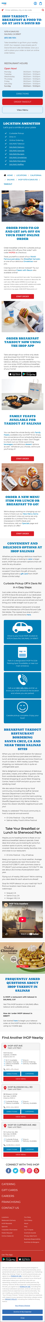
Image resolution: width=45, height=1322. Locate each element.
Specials (25, 523)
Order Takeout (22, 102)
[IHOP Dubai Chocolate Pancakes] (22, 958)
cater (30, 559)
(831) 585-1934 (22, 688)
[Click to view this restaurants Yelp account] (36, 1170)
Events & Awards (30, 1233)
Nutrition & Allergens (31, 1242)
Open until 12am (14, 1089)
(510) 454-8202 (12, 1107)
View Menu (22, 110)
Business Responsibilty (32, 1239)
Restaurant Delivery (9, 1220)
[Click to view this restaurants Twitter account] (15, 1170)
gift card (24, 574)
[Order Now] (40, 3)
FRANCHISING (11, 1201)
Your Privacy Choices (22, 1305)
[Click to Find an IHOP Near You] (2, 10)
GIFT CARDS (10, 1190)
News (26, 1223)
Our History (28, 1220)
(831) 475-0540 (12, 1069)
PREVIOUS (2, 958)
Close (22, 1318)
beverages (8, 444)
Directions (22, 94)
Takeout (8, 184)
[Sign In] (35, 3)
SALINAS (11, 180)
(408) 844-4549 (13, 1145)
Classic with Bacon (24, 270)
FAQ (25, 1226)
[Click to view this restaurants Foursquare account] (29, 1170)
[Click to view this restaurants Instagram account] (22, 1170)
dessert (28, 444)
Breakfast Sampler (32, 259)
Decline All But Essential (22, 1312)
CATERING (8, 1184)
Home (10, 175)
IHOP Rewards (7, 1223)
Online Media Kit (8, 1236)
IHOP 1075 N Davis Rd (28, 180)
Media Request (7, 1233)
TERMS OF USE (16, 1276)
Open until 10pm (14, 1048)
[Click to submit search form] (42, 10)
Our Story (27, 1217)
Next (42, 958)
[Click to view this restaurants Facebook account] (8, 1170)
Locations (21, 175)
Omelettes (28, 261)
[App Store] (24, 1259)
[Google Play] (9, 1259)
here (16, 1021)
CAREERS (8, 1196)
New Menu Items (30, 514)
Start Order (22, 296)
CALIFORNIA (35, 175)
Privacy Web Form (30, 1236)
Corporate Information (9, 1230)
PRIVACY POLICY (11, 1299)
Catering (29, 1074)
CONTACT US (10, 1207)
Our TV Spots (28, 1230)
